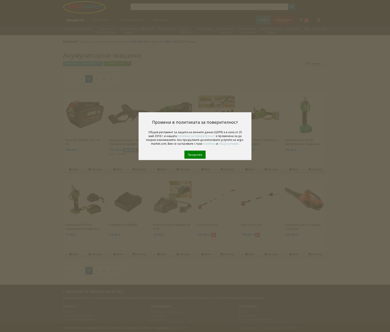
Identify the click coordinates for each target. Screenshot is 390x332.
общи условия (228, 143)
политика (209, 143)
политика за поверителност (196, 136)
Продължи (195, 154)
